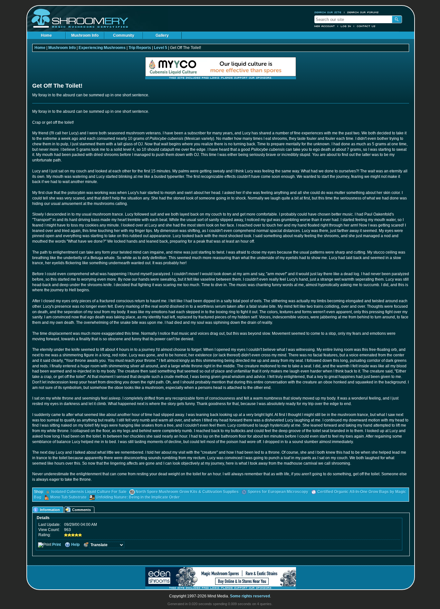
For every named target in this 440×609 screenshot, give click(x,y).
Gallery (162, 35)
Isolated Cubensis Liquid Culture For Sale (89, 491)
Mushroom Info (85, 35)
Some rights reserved (250, 596)
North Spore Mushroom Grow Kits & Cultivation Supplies (187, 491)
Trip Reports (140, 47)
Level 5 (160, 47)
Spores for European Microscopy (278, 491)
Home (46, 35)
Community (123, 35)
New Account (324, 26)
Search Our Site (327, 12)
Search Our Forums (363, 12)
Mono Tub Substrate (68, 497)
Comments (81, 510)
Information (50, 510)
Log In (346, 26)
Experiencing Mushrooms (102, 47)
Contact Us (366, 26)
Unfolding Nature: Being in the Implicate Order (138, 497)
